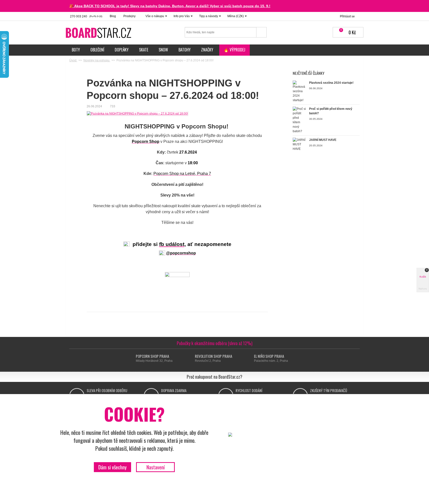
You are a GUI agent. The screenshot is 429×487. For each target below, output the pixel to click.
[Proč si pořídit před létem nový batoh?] (300, 120)
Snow (163, 50)
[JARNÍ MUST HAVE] (300, 144)
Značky (207, 50)
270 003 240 (85, 16)
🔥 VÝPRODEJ (234, 50)
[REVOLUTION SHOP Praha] (190, 358)
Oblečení (97, 50)
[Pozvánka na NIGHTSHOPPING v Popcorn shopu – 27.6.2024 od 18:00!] (137, 113)
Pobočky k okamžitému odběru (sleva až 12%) (214, 343)
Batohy (185, 50)
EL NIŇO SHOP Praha (269, 356)
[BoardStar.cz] (99, 32)
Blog (113, 16)
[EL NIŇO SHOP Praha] (249, 358)
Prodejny (129, 16)
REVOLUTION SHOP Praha (213, 356)
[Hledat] (261, 32)
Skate (143, 50)
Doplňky (122, 50)
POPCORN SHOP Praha (152, 356)
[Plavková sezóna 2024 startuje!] (300, 91)
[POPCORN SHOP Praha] (131, 358)
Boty (76, 50)
